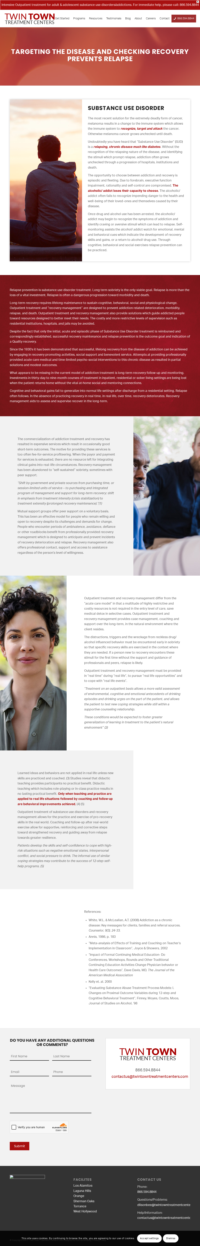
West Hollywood (85, 1211)
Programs (79, 18)
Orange (78, 1196)
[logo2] (29, 18)
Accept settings (149, 1238)
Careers (151, 18)
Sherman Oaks (83, 1201)
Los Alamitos (82, 1185)
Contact (165, 18)
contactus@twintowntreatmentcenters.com (150, 1077)
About (138, 18)
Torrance (79, 1206)
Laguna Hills (82, 1190)
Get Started (62, 18)
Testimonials (113, 18)
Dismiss (170, 1238)
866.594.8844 (189, 4)
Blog (128, 18)
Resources (95, 18)
